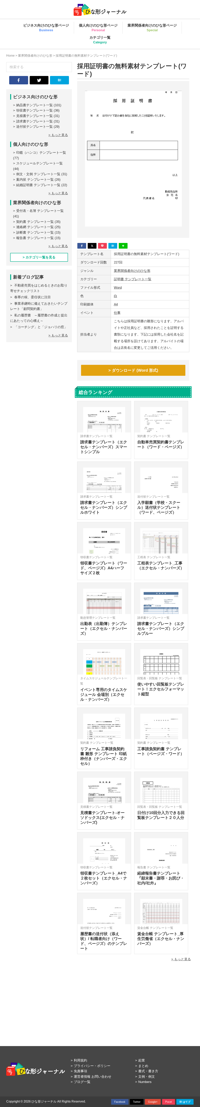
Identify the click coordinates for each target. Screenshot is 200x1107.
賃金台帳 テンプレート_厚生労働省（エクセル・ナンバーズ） (160, 939)
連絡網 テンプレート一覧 (35, 227)
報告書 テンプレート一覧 (35, 238)
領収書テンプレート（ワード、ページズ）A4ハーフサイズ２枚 (103, 568)
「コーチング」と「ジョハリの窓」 (40, 327)
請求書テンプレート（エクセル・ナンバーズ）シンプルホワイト (103, 507)
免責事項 (80, 1071)
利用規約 (80, 1060)
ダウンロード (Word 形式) (135, 370)
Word (118, 287)
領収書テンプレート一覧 (34, 110)
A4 (116, 304)
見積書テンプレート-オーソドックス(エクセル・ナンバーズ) (102, 818)
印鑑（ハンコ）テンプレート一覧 (41, 152)
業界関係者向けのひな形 (132, 271)
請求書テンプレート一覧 (34, 121)
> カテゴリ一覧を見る (39, 257)
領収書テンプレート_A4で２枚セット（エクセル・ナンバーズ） (103, 878)
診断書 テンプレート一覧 (35, 232)
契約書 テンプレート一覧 (35, 222)
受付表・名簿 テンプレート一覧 (40, 211)
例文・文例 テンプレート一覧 (38, 174)
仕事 (117, 313)
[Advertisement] (133, 999)
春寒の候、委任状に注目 (32, 297)
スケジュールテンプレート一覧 (39, 163)
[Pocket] (102, 246)
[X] (92, 246)
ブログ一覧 (82, 1082)
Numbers (145, 1082)
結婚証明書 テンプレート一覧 (38, 185)
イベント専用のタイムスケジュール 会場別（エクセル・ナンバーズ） (103, 694)
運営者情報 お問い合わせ (92, 1076)
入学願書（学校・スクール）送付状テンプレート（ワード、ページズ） (158, 507)
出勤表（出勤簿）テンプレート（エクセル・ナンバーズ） (103, 628)
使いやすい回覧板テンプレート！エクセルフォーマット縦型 (160, 689)
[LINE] (123, 246)
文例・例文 (146, 1076)
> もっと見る (181, 959)
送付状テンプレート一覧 (34, 127)
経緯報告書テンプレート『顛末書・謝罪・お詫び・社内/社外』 (160, 878)
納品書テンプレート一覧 (34, 105)
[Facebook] (81, 246)
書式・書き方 (148, 1071)
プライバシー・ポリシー (92, 1066)
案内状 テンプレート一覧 (35, 179)
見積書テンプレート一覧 (34, 116)
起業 (141, 1060)
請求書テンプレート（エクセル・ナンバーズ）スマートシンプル (103, 447)
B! (59, 80)
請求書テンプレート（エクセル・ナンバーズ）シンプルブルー (160, 628)
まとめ (143, 1066)
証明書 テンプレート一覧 (132, 279)
